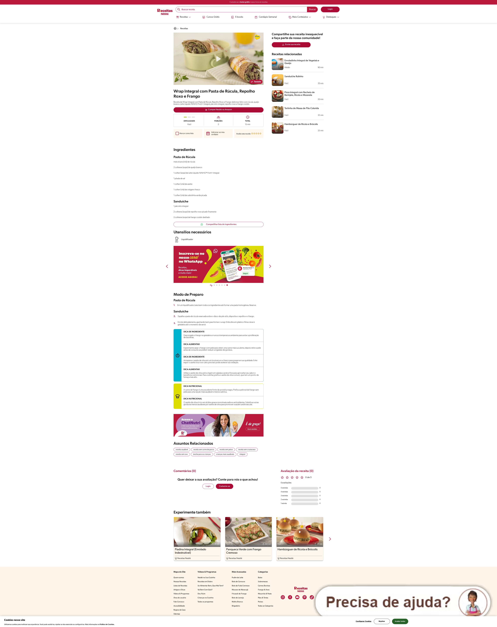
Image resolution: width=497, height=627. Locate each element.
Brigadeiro (236, 606)
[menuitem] (183, 18)
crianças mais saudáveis (225, 454)
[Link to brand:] (257, 37)
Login (208, 486)
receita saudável (182, 450)
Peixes (260, 602)
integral (242, 454)
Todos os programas (205, 602)
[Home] (175, 29)
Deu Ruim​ (201, 594)
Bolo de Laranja (238, 598)
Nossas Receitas (180, 582)
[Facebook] (290, 597)
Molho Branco (237, 602)
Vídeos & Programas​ (181, 594)
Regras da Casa (179, 610)
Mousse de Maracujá (240, 590)
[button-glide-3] (222, 285)
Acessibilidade (179, 606)
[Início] (165, 12)
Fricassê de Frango (239, 594)
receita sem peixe (226, 450)
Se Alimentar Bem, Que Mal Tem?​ (211, 586)
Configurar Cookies (363, 621)
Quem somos (179, 578)
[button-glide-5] (227, 285)
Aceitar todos (400, 621)
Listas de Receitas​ (180, 586)
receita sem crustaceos (246, 450)
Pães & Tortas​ (263, 598)
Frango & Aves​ (263, 590)
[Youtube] (297, 597)
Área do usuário (180, 598)
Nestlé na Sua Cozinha (206, 578)
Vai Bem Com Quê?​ (205, 590)
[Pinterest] (304, 597)
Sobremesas (263, 582)
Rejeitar (382, 621)
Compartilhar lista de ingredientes (221, 224)
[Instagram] (282, 597)
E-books (239, 17)
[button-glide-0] (214, 285)
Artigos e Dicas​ (179, 590)
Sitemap (177, 614)
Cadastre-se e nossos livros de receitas (249, 2)
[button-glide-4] (224, 285)
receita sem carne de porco (203, 450)
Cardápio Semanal (268, 17)
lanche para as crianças (202, 454)
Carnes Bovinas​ (264, 586)
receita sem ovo (182, 454)
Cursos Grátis (213, 17)
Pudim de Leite (237, 578)
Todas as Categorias (265, 606)
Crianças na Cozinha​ (205, 598)
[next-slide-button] (270, 266)
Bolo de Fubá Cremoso (241, 586)
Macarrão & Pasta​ (265, 594)
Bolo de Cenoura (238, 582)
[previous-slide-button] (167, 266)
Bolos (260, 578)
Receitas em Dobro (205, 582)
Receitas (184, 29)
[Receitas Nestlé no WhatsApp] (219, 264)
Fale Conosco (179, 602)
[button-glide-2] (219, 285)
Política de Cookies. (107, 624)
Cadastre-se (224, 486)
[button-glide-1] (216, 285)
